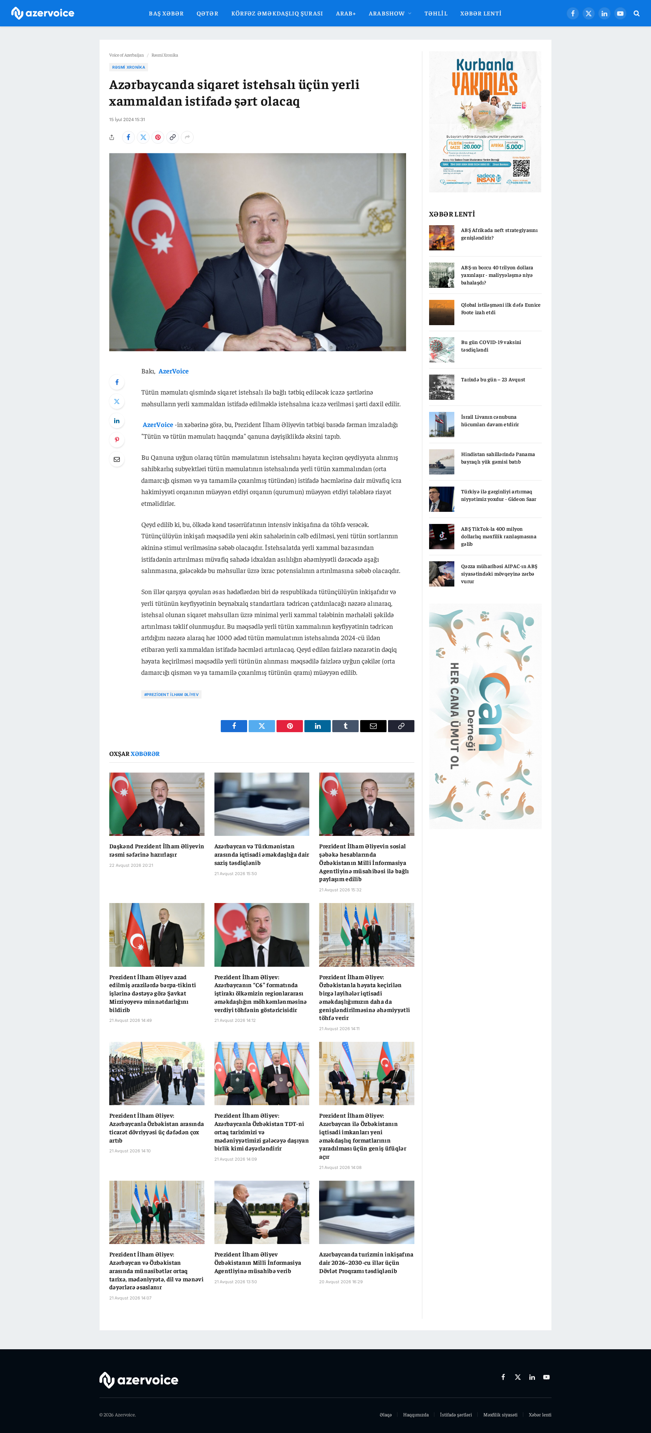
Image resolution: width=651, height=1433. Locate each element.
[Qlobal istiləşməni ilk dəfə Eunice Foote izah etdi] (441, 312)
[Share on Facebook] (128, 137)
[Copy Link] (172, 137)
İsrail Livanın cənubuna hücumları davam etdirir (490, 420)
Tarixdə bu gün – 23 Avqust (493, 379)
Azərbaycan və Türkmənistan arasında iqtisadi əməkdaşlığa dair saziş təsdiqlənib (261, 854)
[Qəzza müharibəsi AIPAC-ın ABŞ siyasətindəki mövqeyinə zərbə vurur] (441, 574)
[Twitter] (116, 401)
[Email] (116, 459)
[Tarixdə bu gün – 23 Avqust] (441, 387)
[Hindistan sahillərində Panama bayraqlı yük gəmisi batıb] (441, 462)
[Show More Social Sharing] (187, 137)
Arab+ (346, 13)
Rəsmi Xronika (164, 55)
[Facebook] (116, 382)
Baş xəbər (166, 13)
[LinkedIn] (116, 420)
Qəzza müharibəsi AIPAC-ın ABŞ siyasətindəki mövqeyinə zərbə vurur (499, 573)
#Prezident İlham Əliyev (171, 694)
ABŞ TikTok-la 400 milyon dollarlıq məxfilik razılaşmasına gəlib (498, 536)
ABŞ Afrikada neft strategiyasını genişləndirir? (499, 233)
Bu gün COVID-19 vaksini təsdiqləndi (491, 345)
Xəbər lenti (481, 13)
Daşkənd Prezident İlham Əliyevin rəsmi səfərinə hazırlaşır (156, 850)
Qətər (207, 13)
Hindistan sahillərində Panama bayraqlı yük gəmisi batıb (498, 457)
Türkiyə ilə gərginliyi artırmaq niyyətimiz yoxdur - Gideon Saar (498, 495)
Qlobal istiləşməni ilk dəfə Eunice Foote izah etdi (501, 308)
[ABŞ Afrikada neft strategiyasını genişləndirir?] (441, 237)
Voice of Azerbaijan (126, 55)
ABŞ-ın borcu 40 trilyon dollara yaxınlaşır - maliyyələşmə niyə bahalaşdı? (497, 275)
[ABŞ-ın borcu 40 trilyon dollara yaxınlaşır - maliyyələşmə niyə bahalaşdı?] (441, 275)
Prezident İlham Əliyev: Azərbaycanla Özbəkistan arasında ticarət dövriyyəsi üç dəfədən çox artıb (156, 1127)
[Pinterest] (116, 439)
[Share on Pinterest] (157, 137)
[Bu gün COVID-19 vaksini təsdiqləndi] (441, 349)
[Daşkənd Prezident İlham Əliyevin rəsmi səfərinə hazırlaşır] (157, 804)
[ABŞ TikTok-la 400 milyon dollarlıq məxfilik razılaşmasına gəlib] (441, 536)
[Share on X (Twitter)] (143, 137)
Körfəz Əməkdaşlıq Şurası (277, 13)
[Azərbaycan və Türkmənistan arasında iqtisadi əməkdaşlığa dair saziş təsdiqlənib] (262, 804)
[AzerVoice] (42, 13)
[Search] (636, 13)
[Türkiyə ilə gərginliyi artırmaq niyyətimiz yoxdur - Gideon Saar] (441, 499)
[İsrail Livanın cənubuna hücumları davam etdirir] (441, 424)
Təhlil (436, 13)
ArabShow (387, 13)
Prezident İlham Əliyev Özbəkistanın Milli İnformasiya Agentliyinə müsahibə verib (257, 1262)
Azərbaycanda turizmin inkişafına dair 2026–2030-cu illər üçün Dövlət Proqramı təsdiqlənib (366, 1262)
